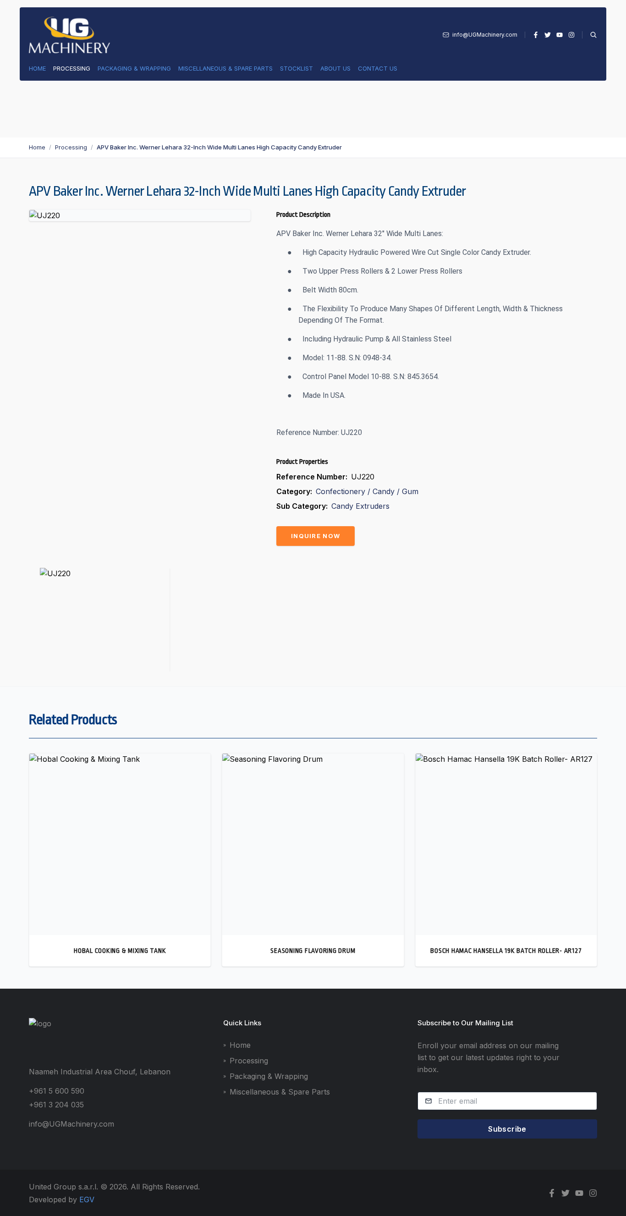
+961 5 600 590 (56, 1090)
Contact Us (377, 68)
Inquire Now (315, 535)
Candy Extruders (360, 506)
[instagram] (571, 35)
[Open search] (589, 35)
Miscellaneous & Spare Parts (225, 68)
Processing (71, 68)
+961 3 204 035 (56, 1104)
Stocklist (296, 68)
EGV (86, 1199)
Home (37, 68)
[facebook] (536, 35)
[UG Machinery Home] (69, 35)
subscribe (507, 1128)
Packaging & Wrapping (134, 68)
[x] (547, 35)
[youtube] (559, 35)
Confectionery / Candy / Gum (367, 491)
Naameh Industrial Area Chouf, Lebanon (99, 1071)
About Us (335, 68)
